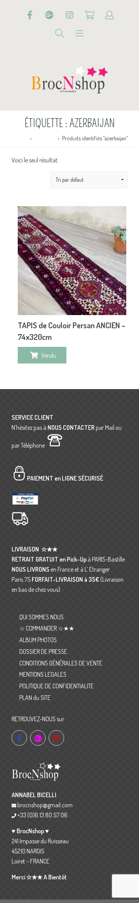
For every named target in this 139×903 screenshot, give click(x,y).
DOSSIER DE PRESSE (43, 651)
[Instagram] (69, 15)
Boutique (44, 137)
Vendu (48, 355)
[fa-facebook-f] (19, 738)
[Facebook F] (29, 15)
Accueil (19, 137)
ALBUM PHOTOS (38, 640)
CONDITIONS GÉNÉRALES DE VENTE (60, 663)
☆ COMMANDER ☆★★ (46, 628)
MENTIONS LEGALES (42, 674)
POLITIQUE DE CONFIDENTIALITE (56, 686)
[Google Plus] (49, 15)
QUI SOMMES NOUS (41, 617)
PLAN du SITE (35, 697)
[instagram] (56, 738)
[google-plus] (38, 738)
